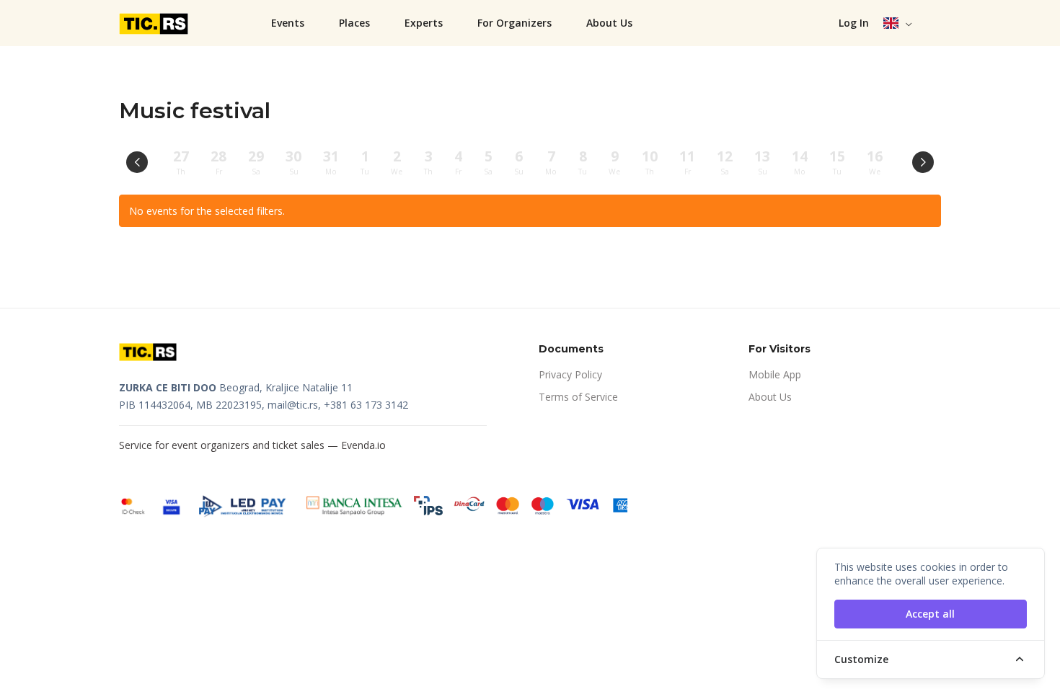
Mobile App (774, 374)
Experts (424, 23)
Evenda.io (363, 445)
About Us (609, 23)
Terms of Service (578, 397)
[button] (898, 23)
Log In (854, 23)
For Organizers (514, 23)
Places (354, 23)
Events (287, 23)
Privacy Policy (570, 374)
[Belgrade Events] (155, 23)
